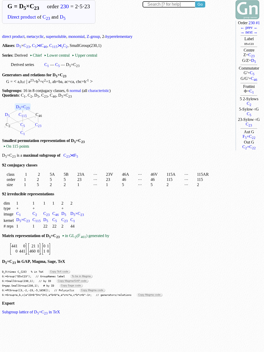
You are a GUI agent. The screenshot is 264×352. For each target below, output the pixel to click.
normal (75, 90)
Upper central (84, 55)
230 (64, 6)
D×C (23, 107)
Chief (36, 55)
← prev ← (249, 27)
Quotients (10, 95)
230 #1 (254, 23)
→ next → (249, 32)
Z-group (93, 36)
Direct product (21, 17)
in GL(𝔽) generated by (85, 235)
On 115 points (16, 146)
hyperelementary (119, 36)
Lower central (57, 55)
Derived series (22, 64)
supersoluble (56, 36)
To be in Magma (81, 276)
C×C (249, 147)
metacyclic (35, 36)
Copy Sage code (71, 285)
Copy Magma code (92, 290)
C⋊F (70, 155)
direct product (13, 36)
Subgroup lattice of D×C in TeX (31, 312)
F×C (249, 136)
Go (200, 4)
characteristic (98, 90)
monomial (76, 36)
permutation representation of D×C (51, 140)
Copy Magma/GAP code (72, 280)
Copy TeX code (59, 271)
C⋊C (39, 45)
